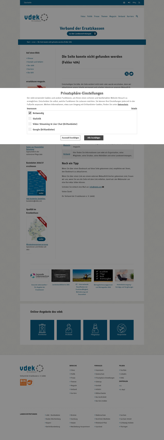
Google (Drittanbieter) (44, 129)
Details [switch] (134, 108)
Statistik (37, 118)
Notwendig (38, 113)
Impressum (32, 108)
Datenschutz (123, 104)
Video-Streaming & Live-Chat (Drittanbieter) (55, 124)
